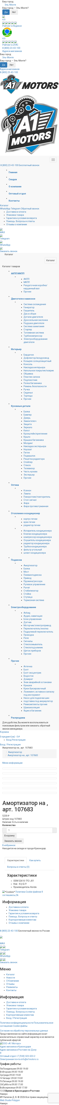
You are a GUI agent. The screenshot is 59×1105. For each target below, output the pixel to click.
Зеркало (28, 427)
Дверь (27, 418)
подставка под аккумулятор (38, 701)
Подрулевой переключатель (38, 631)
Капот (27, 430)
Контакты (11, 990)
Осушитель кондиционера (37, 540)
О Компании (12, 981)
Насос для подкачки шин (36, 698)
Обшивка (28, 373)
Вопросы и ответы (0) (18, 867)
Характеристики (15, 860)
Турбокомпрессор (33, 336)
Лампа (27, 493)
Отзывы (10, 984)
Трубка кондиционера (35, 546)
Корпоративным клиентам (22, 919)
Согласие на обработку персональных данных (24, 1030)
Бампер (28, 414)
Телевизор (29, 468)
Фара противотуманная (36, 506)
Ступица (28, 597)
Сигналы (28, 641)
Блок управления (33, 619)
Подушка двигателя (34, 323)
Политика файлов (28, 892)
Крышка (28, 685)
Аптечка (28, 666)
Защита (28, 424)
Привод (27, 578)
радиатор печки (32, 525)
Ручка (27, 389)
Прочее (27, 291)
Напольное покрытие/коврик (39, 370)
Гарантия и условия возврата (21, 218)
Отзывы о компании (16, 224)
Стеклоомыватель (33, 644)
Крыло (27, 437)
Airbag (27, 613)
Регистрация (18, 740)
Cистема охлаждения (35, 304)
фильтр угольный (33, 549)
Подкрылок (29, 455)
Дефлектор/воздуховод (36, 358)
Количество (9, 825)
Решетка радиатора (34, 459)
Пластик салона (32, 377)
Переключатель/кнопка (36, 628)
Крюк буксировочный (35, 688)
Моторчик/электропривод (37, 625)
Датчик (27, 622)
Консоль (28, 364)
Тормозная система (34, 600)
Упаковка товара (15, 215)
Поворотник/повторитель (37, 497)
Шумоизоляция (32, 707)
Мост (26, 571)
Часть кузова (30, 471)
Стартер (28, 329)
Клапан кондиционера (35, 534)
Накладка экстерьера (35, 446)
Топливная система (34, 332)
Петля (27, 452)
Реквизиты (12, 987)
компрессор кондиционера (38, 537)
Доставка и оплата (16, 212)
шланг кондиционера (35, 553)
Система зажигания (34, 326)
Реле (26, 638)
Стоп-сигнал (30, 500)
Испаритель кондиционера (38, 530)
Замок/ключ (30, 421)
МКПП (27, 282)
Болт (26, 669)
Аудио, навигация (33, 616)
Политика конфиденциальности (16, 1023)
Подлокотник (30, 380)
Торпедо (28, 396)
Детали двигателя (33, 317)
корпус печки (30, 519)
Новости (10, 977)
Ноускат (28, 449)
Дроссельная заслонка (36, 320)
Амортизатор (30, 565)
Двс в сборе (30, 313)
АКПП (26, 279)
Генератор (29, 307)
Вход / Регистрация (16, 1018)
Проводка (29, 635)
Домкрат (28, 679)
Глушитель (29, 310)
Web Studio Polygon (10, 1100)
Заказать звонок (13, 841)
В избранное (8, 845)
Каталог (4, 205)
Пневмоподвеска (33, 575)
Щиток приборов (32, 650)
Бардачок (29, 354)
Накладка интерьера (34, 367)
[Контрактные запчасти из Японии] (29, 84)
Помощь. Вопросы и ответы (20, 221)
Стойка (27, 594)
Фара (26, 503)
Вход (8, 740)
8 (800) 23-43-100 (11, 48)
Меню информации (12, 763)
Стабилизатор (31, 590)
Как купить (35, 860)
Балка (27, 411)
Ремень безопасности (35, 386)
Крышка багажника (34, 440)
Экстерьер (29, 474)
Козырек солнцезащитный (37, 361)
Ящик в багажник (32, 710)
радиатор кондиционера (36, 543)
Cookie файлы (20, 1026)
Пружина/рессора (33, 581)
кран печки (29, 522)
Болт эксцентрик (32, 672)
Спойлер (28, 462)
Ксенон (27, 490)
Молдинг (28, 443)
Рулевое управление (34, 584)
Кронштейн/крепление (35, 433)
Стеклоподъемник (33, 647)
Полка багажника (33, 383)
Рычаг (27, 587)
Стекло (27, 465)
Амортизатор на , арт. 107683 (23, 755)
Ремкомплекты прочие (35, 704)
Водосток (29, 676)
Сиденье (28, 392)
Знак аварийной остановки (38, 682)
